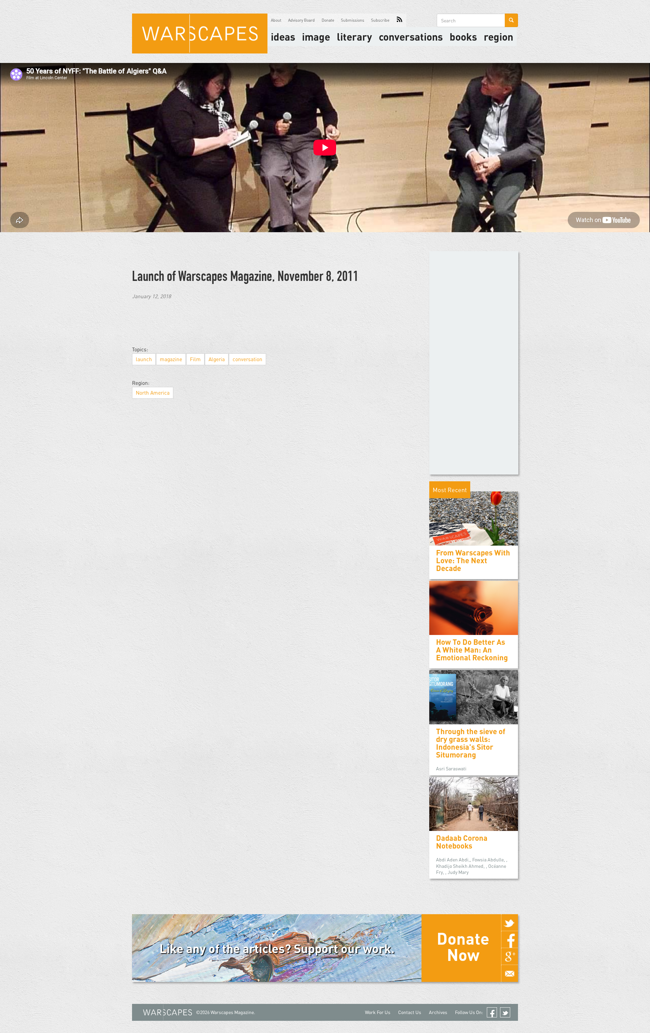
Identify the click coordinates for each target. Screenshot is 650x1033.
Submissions (352, 20)
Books (463, 36)
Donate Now (463, 946)
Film (195, 359)
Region (498, 36)
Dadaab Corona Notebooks (462, 841)
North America (153, 393)
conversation (247, 359)
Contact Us (409, 1012)
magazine (171, 359)
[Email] (509, 973)
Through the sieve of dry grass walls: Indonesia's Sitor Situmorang (470, 743)
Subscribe (380, 20)
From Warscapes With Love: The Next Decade (473, 560)
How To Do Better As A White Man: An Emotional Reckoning (472, 649)
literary (354, 36)
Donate (328, 20)
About (276, 20)
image (316, 36)
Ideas (283, 36)
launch (144, 359)
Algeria (217, 359)
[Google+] (509, 956)
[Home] (199, 33)
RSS (399, 20)
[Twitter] (509, 922)
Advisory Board (301, 20)
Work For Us (377, 1012)
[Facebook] (509, 939)
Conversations (411, 36)
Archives (438, 1012)
